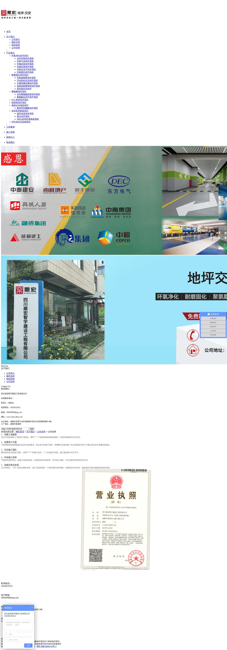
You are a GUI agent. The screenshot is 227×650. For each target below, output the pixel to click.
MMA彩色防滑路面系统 (28, 119)
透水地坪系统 (23, 116)
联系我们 (10, 142)
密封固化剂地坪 (24, 89)
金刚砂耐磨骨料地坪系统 (28, 86)
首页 (8, 31)
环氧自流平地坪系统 (26, 69)
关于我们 (10, 37)
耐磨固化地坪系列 (20, 75)
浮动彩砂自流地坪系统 (27, 80)
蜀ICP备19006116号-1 (46, 646)
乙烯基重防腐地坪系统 (27, 83)
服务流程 (16, 42)
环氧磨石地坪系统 (25, 72)
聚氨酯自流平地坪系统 (27, 97)
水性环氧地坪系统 (25, 58)
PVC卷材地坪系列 (20, 100)
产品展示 (10, 53)
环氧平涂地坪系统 (25, 61)
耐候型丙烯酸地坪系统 (27, 108)
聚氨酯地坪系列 (19, 91)
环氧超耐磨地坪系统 (26, 78)
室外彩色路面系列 (20, 111)
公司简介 (16, 39)
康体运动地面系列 (20, 105)
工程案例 (10, 127)
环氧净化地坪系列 (20, 56)
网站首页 (20, 432)
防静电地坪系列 (19, 102)
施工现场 (10, 132)
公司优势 (16, 48)
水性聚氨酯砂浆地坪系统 (28, 94)
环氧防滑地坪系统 (25, 67)
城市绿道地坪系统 (25, 113)
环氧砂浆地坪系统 (25, 64)
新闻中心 (10, 137)
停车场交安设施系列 (21, 122)
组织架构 (16, 45)
